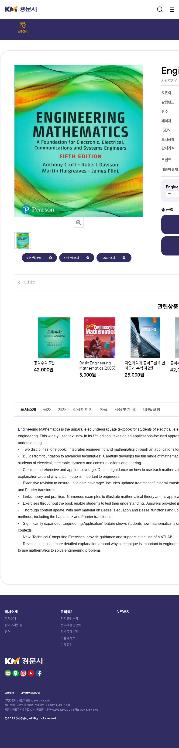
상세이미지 (83, 409)
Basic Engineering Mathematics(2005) (97, 365)
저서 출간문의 (69, 618)
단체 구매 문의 (70, 631)
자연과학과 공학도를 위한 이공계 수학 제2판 (145, 365)
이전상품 (29, 282)
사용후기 (125, 409)
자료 (104, 409)
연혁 (7, 631)
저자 (62, 409)
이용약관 (9, 693)
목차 (47, 409)
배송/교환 (151, 409)
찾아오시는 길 (13, 625)
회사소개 (10, 618)
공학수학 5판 (44, 363)
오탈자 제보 (68, 638)
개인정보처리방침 (30, 693)
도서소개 (28, 409)
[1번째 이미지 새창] (22, 247)
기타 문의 (66, 645)
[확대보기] (79, 223)
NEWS (123, 611)
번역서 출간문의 (71, 625)
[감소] (169, 193)
